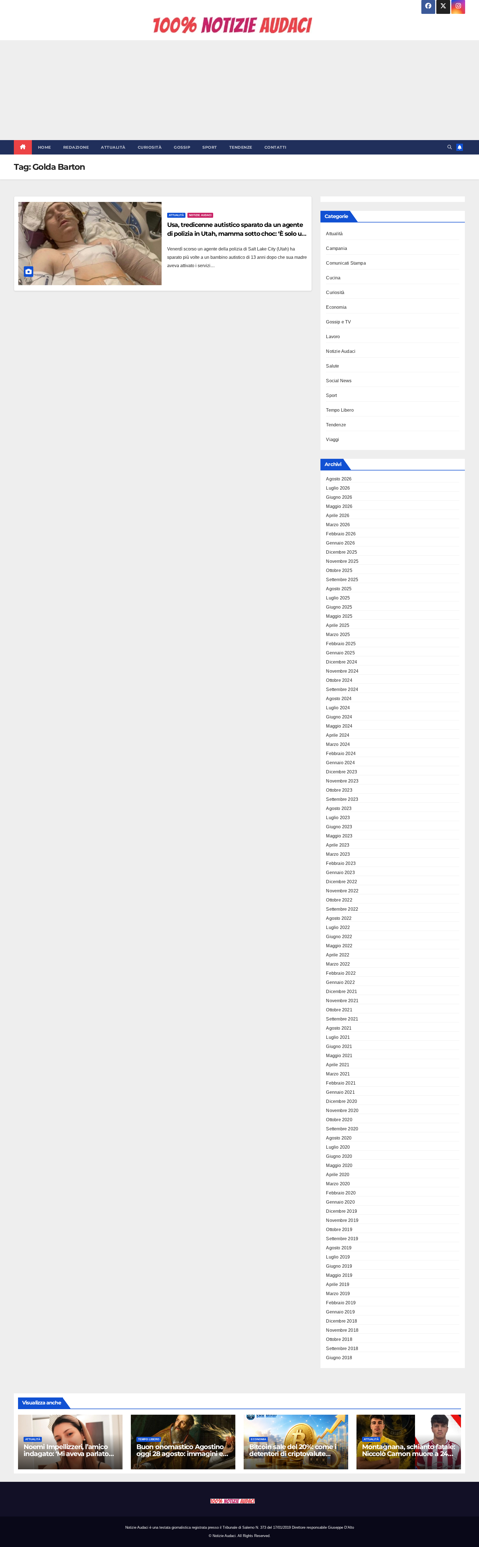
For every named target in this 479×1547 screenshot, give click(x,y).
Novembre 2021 (342, 1000)
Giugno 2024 (339, 717)
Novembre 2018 (342, 1330)
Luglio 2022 (338, 927)
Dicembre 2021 (341, 991)
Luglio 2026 (338, 488)
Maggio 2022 (339, 945)
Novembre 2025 (342, 561)
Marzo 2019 (338, 1293)
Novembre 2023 (342, 781)
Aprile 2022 (337, 955)
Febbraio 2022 (341, 973)
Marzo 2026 (338, 524)
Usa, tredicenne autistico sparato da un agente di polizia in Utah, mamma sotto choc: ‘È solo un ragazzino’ (236, 233)
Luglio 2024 (338, 707)
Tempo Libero (339, 410)
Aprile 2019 (337, 1284)
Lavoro (333, 336)
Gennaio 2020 (340, 1202)
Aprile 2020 (337, 1174)
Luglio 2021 (338, 1037)
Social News (338, 380)
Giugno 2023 (339, 826)
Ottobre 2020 (339, 1119)
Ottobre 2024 (339, 680)
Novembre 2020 (342, 1110)
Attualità (113, 147)
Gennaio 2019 (340, 1312)
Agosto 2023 (338, 808)
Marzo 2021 (338, 1074)
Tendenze (240, 147)
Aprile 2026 (337, 515)
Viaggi (332, 439)
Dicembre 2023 (341, 771)
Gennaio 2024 (340, 762)
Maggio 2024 (339, 726)
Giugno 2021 (339, 1046)
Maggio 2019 (339, 1275)
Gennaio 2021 (340, 1092)
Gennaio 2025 (340, 652)
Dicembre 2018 (341, 1321)
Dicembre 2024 (341, 662)
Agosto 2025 (338, 588)
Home (44, 147)
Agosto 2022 (338, 918)
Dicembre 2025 (341, 552)
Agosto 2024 (338, 698)
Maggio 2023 (339, 836)
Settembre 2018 (342, 1348)
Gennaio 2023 (340, 872)
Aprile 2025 (337, 625)
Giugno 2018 (339, 1357)
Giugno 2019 (339, 1266)
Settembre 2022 (342, 909)
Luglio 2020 (338, 1147)
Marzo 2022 (338, 964)
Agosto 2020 (338, 1138)
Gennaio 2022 (340, 982)
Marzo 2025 (338, 634)
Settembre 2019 (342, 1238)
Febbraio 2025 (341, 643)
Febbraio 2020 (341, 1193)
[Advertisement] (239, 90)
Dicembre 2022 (341, 881)
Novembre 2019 (342, 1220)
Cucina (333, 277)
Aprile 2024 (337, 735)
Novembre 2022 (342, 890)
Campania (336, 248)
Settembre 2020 (342, 1128)
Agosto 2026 (338, 479)
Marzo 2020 (338, 1183)
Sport (209, 147)
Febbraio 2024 (341, 753)
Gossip (182, 147)
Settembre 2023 (342, 799)
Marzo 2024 (338, 744)
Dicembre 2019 (341, 1211)
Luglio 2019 (338, 1257)
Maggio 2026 (339, 506)
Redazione (76, 147)
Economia (336, 307)
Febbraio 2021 (341, 1083)
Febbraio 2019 (341, 1302)
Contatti (275, 147)
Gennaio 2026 (340, 543)
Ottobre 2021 (339, 1009)
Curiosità (150, 147)
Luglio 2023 (338, 817)
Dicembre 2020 (341, 1101)
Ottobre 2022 (339, 900)
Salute (332, 366)
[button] (449, 147)
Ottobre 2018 (339, 1339)
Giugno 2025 (339, 607)
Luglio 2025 (338, 598)
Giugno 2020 (339, 1156)
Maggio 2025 (339, 616)
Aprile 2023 (337, 845)
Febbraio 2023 (341, 863)
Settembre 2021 (342, 1019)
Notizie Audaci (200, 215)
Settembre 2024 (342, 689)
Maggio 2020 (339, 1165)
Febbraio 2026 (341, 533)
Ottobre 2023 (339, 790)
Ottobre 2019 (339, 1229)
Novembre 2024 (342, 671)
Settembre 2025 (342, 579)
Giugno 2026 (339, 497)
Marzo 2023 (338, 854)
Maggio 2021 (339, 1055)
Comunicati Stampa (346, 263)
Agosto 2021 (338, 1028)
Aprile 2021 (337, 1064)
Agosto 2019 (338, 1247)
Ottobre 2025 (339, 570)
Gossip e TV (338, 322)
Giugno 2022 (339, 936)
